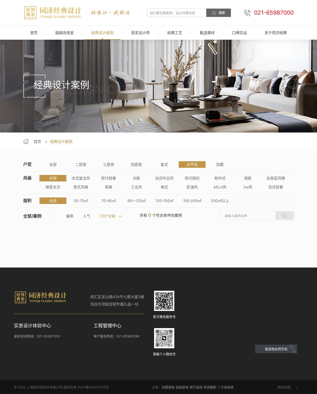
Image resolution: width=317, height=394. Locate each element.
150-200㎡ (192, 200)
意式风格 (80, 187)
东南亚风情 (275, 178)
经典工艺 (174, 32)
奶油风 (192, 187)
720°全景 (107, 216)
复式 (164, 164)
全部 (53, 164)
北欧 (136, 178)
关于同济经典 (276, 32)
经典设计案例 (102, 32)
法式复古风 (80, 178)
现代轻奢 (108, 178)
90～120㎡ (136, 200)
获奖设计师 (140, 32)
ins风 (248, 187)
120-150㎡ (164, 200)
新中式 (220, 178)
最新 (70, 216)
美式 (164, 187)
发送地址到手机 (276, 349)
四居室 (136, 164)
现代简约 (192, 178)
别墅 (220, 164)
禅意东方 (52, 187)
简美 (108, 187)
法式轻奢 (275, 187)
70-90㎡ (108, 200)
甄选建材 (207, 32)
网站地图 (284, 387)
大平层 (192, 164)
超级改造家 (64, 32)
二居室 (80, 164)
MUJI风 (220, 187)
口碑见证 (239, 32)
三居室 (108, 164)
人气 (86, 216)
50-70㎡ (81, 200)
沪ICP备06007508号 (93, 387)
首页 (34, 32)
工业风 (136, 187)
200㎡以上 (220, 200)
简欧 (248, 178)
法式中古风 (164, 178)
